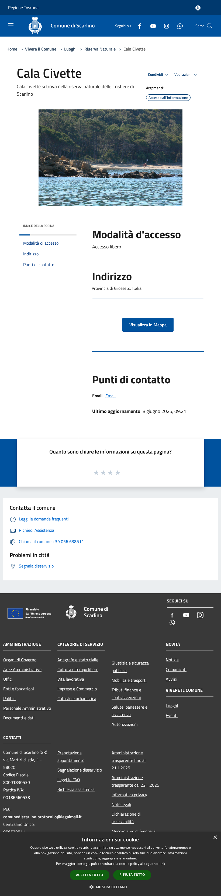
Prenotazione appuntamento (70, 756)
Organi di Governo (19, 659)
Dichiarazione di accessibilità (126, 818)
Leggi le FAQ (68, 779)
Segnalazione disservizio (79, 770)
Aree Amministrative (22, 669)
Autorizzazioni (125, 724)
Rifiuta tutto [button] (132, 874)
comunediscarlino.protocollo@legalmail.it (42, 816)
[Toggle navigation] (11, 25)
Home (11, 49)
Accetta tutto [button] (89, 875)
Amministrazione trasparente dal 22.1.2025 (135, 781)
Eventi (172, 715)
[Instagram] (164, 25)
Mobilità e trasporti (129, 680)
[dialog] (110, 864)
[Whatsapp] (177, 25)
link (162, 863)
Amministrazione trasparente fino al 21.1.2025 (129, 760)
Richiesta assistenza (76, 789)
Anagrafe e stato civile (77, 659)
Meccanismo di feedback (134, 831)
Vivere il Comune (41, 49)
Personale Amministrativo (27, 708)
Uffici (8, 679)
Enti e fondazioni (18, 689)
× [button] (215, 838)
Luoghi (70, 49)
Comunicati (176, 669)
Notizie (172, 659)
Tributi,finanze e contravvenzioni (126, 694)
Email (110, 395)
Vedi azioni (183, 74)
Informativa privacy (129, 794)
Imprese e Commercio (77, 689)
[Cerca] (209, 26)
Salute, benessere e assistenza (129, 711)
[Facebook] (137, 25)
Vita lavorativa (70, 679)
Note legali (121, 804)
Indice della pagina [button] (38, 225)
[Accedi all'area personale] (198, 8)
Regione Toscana (23, 7)
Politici (9, 698)
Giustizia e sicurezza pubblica (130, 667)
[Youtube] (151, 25)
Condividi (156, 74)
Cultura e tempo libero (77, 669)
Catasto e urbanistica (76, 698)
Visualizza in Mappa (148, 325)
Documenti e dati (18, 718)
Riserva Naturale (100, 49)
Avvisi (171, 679)
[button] (110, 887)
